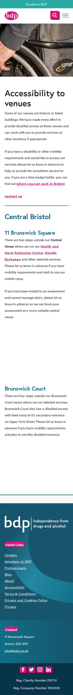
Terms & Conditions (20, 593)
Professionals (15, 568)
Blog (8, 574)
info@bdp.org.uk (16, 650)
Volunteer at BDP (18, 561)
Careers (11, 555)
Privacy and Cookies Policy (26, 600)
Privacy (11, 606)
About (9, 580)
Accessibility (15, 587)
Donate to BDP (36, 4)
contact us (13, 196)
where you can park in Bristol (40, 183)
